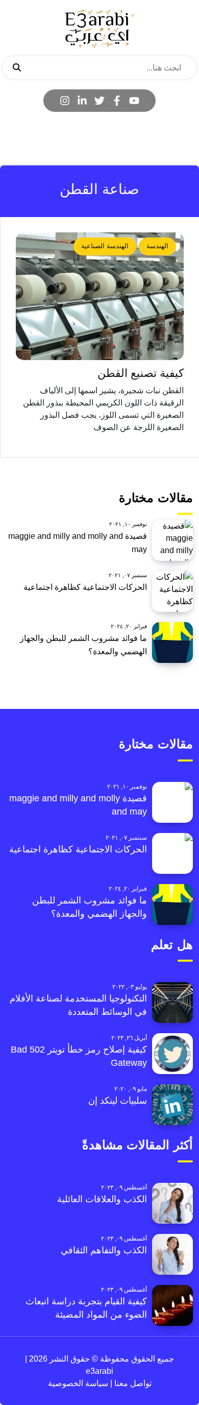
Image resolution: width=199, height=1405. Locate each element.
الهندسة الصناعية (105, 246)
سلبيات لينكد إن (117, 1101)
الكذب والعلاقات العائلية (102, 1199)
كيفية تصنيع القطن (140, 373)
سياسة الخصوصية (78, 1383)
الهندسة (157, 246)
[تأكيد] (17, 68)
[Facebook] (117, 100)
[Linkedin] (82, 100)
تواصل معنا (132, 1383)
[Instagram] (65, 100)
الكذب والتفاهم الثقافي (104, 1250)
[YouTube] (134, 100)
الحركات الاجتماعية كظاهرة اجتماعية (85, 587)
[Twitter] (99, 100)
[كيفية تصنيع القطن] (100, 296)
